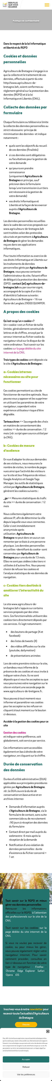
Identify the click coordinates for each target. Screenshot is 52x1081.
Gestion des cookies (14, 732)
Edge (20, 971)
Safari (41, 971)
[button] (47, 1031)
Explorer (30, 971)
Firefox (39, 967)
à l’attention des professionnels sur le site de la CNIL (26, 916)
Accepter (26, 1059)
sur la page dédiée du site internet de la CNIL (22, 350)
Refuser (26, 1067)
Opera (9, 975)
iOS (17, 975)
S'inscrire (26, 1024)
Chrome (10, 971)
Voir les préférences (26, 1074)
